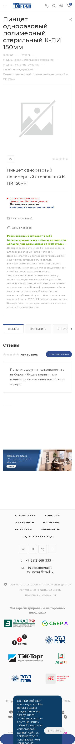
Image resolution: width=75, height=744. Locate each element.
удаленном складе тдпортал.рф (32, 207)
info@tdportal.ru (40, 568)
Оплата (63, 329)
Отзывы (13, 329)
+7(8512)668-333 (38, 560)
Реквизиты (50, 529)
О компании (25, 515)
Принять (54, 731)
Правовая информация (40, 595)
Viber (42, 549)
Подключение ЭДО (37, 536)
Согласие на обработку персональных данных (40, 584)
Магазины (51, 522)
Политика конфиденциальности (40, 590)
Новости (52, 515)
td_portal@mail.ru (40, 571)
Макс (52, 549)
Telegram (33, 549)
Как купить (38, 329)
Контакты (23, 529)
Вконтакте (23, 549)
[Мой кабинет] (61, 6)
